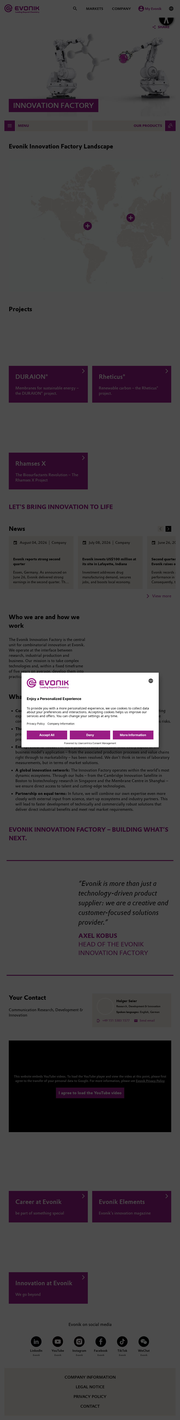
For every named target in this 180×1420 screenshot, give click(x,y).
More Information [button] (133, 735)
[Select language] (150, 680)
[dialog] (90, 710)
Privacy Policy (36, 723)
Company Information (60, 723)
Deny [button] (90, 735)
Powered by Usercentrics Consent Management (90, 743)
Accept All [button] (46, 735)
